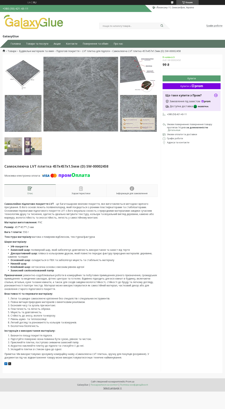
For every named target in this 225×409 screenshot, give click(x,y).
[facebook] (5, 364)
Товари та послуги (37, 43)
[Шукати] (161, 26)
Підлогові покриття (67, 51)
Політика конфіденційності (134, 384)
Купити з (185, 86)
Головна (16, 43)
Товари (12, 51)
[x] (9, 364)
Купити (191, 78)
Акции (57, 43)
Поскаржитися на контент (104, 384)
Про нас (118, 43)
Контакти (71, 43)
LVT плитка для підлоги (96, 51)
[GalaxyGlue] (33, 22)
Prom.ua (130, 381)
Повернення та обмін (95, 43)
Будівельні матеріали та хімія (36, 51)
